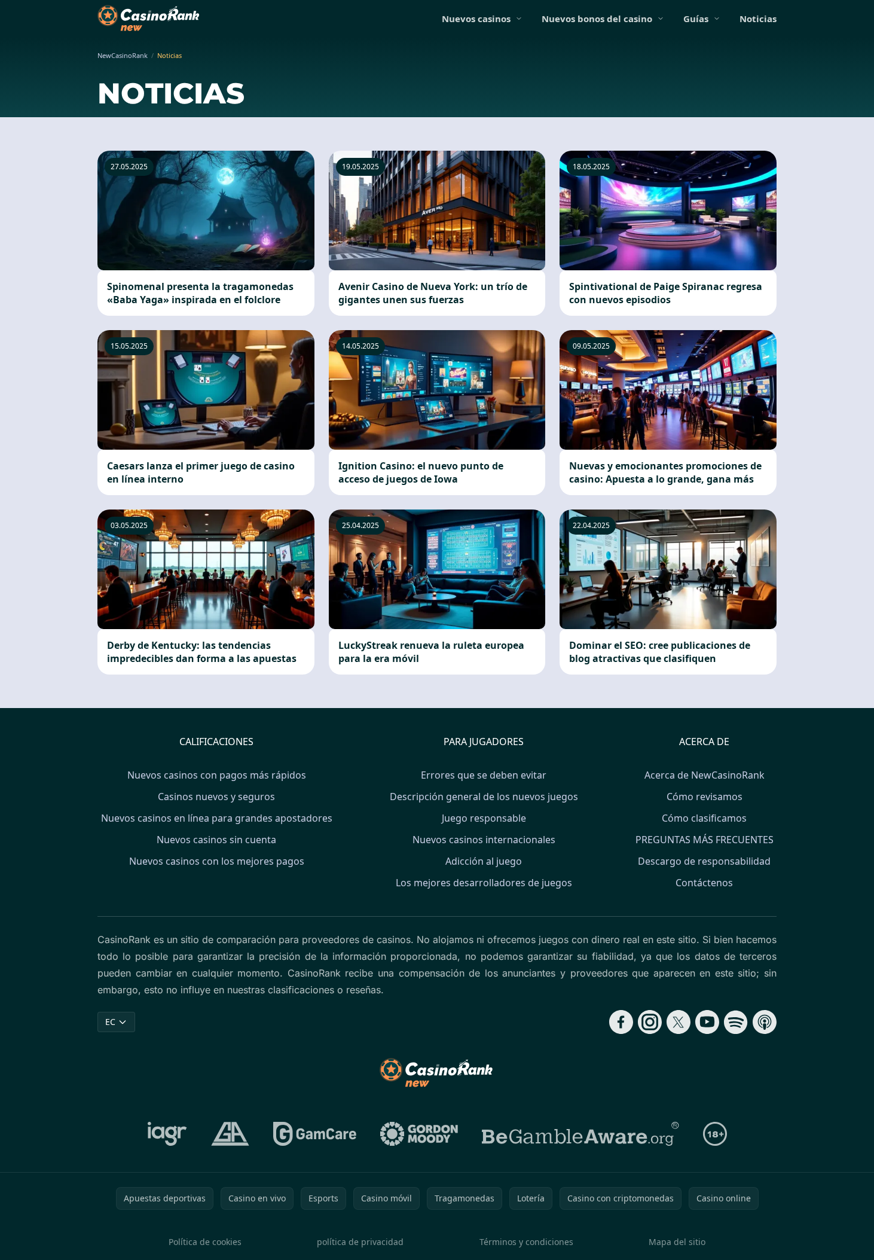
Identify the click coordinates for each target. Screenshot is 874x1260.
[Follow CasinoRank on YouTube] (707, 1022)
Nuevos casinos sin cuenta (216, 839)
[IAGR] (167, 1134)
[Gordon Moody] (419, 1134)
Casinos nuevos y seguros (216, 796)
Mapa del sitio (677, 1241)
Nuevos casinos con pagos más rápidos (216, 775)
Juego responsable (484, 818)
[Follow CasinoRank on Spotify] (736, 1022)
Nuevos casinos (476, 19)
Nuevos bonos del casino (597, 19)
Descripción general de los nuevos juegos (484, 796)
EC (110, 1021)
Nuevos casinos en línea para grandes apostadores (216, 818)
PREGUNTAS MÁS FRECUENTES (704, 839)
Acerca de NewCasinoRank (704, 775)
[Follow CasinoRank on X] (678, 1022)
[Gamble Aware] (580, 1134)
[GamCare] (314, 1134)
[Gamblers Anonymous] (230, 1134)
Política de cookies (205, 1241)
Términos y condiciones (526, 1241)
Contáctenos (704, 882)
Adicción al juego (483, 861)
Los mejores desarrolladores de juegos (484, 882)
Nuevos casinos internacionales (483, 839)
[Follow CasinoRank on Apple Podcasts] (765, 1022)
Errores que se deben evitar (483, 775)
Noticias (758, 19)
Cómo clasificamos (704, 818)
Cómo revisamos (704, 796)
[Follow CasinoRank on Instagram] (650, 1022)
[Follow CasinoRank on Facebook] (621, 1022)
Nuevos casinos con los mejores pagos (216, 861)
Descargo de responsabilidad (704, 861)
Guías (695, 19)
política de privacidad (360, 1241)
